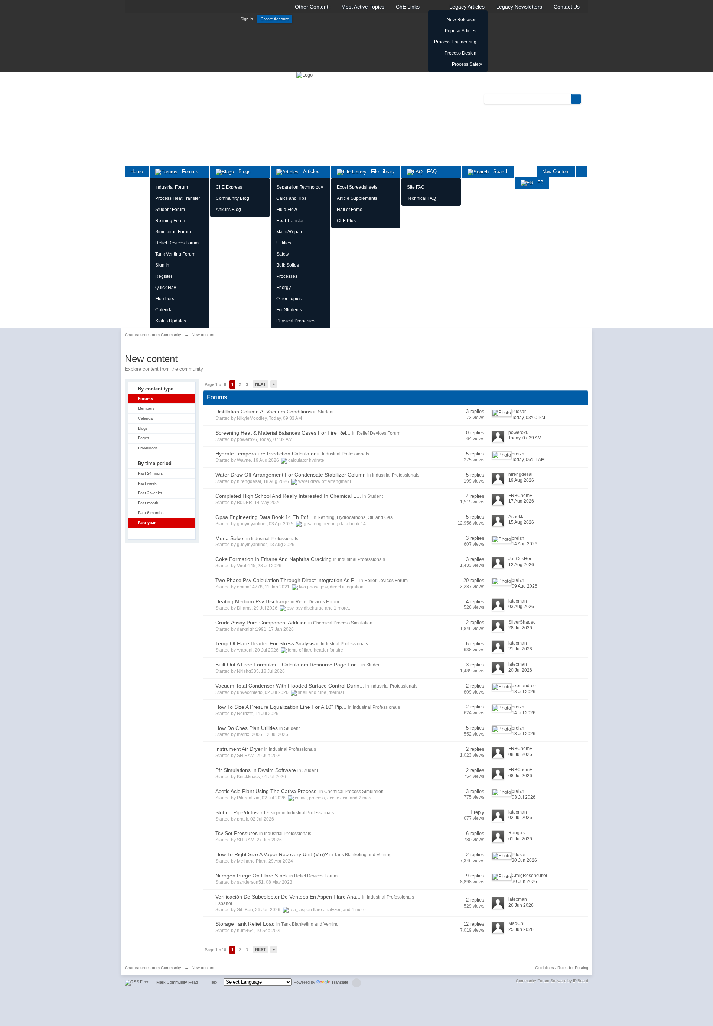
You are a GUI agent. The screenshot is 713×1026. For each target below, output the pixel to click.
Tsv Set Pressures (236, 833)
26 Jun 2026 (521, 905)
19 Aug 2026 (521, 480)
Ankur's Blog (228, 209)
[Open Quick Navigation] (581, 171)
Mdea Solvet (230, 538)
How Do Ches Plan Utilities (246, 728)
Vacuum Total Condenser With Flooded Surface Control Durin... (289, 686)
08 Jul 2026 (520, 754)
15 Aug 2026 (521, 522)
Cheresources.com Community (153, 967)
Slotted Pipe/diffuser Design (247, 812)
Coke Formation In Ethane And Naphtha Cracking (273, 559)
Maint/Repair (289, 231)
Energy (283, 287)
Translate (339, 982)
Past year (147, 522)
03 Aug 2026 (521, 606)
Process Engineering (455, 42)
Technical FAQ (421, 198)
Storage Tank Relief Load (245, 924)
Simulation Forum (173, 231)
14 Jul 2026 (523, 712)
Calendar (164, 309)
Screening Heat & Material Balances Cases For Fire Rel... (283, 433)
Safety (282, 254)
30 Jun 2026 (524, 860)
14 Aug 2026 (524, 543)
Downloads (148, 448)
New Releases (461, 19)
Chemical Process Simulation (342, 623)
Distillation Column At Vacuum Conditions (263, 412)
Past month (148, 503)
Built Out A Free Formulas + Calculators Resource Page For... (287, 665)
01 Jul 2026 (520, 838)
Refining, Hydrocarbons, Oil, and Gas (355, 517)
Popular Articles (460, 30)
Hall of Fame (349, 209)
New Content (556, 171)
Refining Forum (170, 220)
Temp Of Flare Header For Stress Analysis (265, 643)
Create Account (275, 19)
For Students (289, 309)
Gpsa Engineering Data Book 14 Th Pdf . (263, 517)
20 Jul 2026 (520, 670)
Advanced (585, 98)
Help (213, 982)
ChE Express (229, 187)
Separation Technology (299, 187)
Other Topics (289, 298)
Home (136, 171)
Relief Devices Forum (177, 243)
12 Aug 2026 (521, 564)
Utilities (283, 243)
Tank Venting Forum (175, 254)
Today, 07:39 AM (524, 438)
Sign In (247, 19)
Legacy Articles (467, 7)
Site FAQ (415, 187)
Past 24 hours (150, 473)
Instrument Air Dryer (239, 749)
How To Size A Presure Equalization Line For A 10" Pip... (280, 707)
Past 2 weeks (150, 493)
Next (260, 384)
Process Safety (467, 64)
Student (325, 412)
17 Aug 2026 (521, 501)
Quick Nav (165, 287)
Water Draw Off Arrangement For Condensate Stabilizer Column (290, 475)
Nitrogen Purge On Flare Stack (251, 876)
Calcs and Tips (291, 198)
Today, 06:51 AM (528, 459)
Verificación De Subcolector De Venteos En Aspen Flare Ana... (288, 897)
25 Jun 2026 (521, 929)
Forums (188, 171)
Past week (147, 483)
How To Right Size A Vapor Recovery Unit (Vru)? (271, 854)
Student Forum (170, 209)
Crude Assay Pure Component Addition (261, 623)
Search (498, 171)
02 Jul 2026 (520, 817)
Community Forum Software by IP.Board (552, 980)
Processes (286, 276)
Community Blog (232, 198)
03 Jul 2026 (523, 797)
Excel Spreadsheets (357, 187)
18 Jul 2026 (523, 691)
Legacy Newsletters (519, 7)
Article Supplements (357, 198)
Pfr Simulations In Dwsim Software (255, 770)
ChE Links (408, 7)
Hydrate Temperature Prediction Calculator (265, 454)
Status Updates (170, 321)
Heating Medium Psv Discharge (252, 601)
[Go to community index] (304, 74)
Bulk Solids (287, 265)
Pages (143, 438)
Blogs (242, 171)
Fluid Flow (286, 209)
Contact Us (567, 7)
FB (538, 182)
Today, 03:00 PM (528, 417)
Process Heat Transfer (177, 198)
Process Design (460, 53)
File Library (381, 171)
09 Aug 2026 (524, 586)
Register (163, 276)
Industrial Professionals (345, 454)
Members (164, 298)
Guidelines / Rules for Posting (561, 967)
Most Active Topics (362, 7)
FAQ (430, 171)
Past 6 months (151, 512)
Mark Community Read (177, 982)
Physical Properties (295, 321)
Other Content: (312, 7)
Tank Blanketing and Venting (363, 854)
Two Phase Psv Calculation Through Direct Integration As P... (286, 580)
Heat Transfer (290, 220)
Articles (309, 171)
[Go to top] (356, 982)
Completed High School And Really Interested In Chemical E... (288, 496)
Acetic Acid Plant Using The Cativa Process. (266, 791)
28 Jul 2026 (520, 627)
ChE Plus (346, 220)
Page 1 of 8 (215, 384)
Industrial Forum (171, 187)
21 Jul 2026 (520, 649)
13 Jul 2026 (523, 733)
